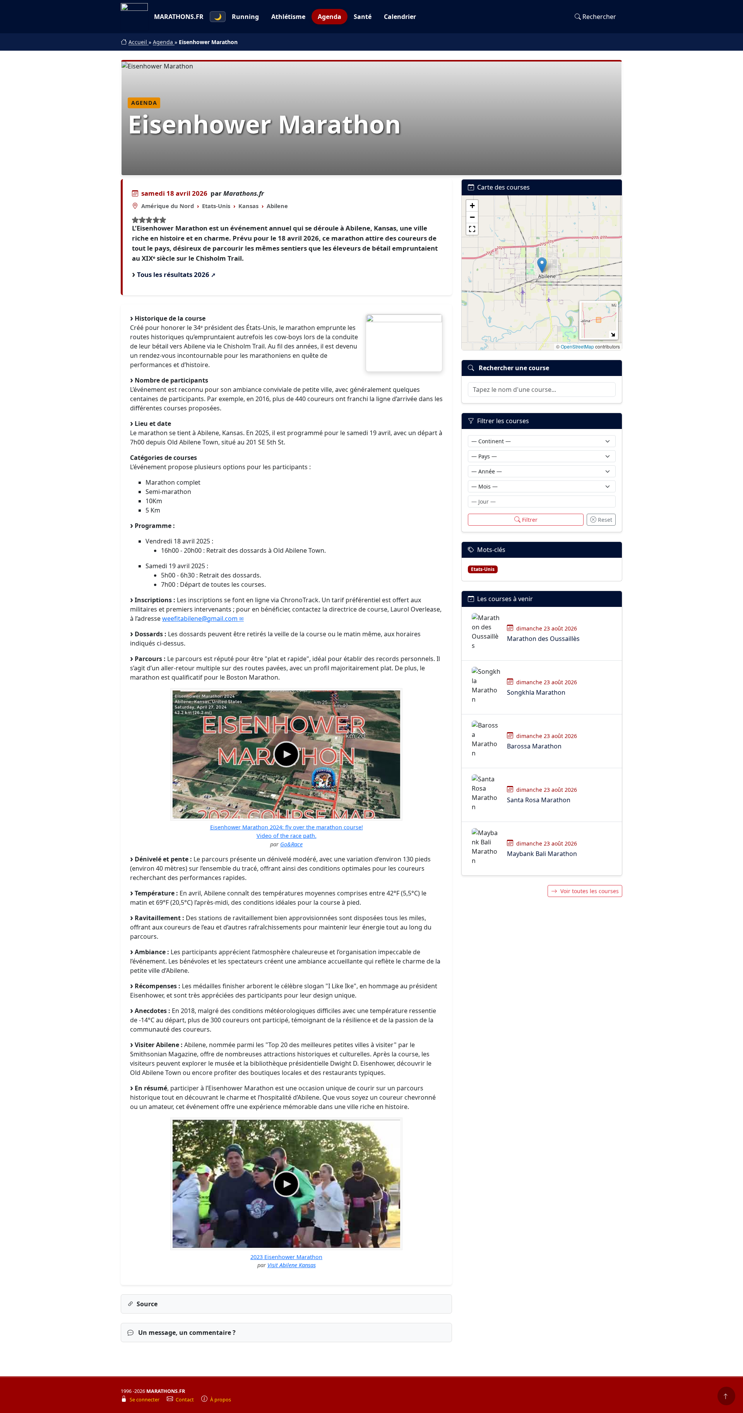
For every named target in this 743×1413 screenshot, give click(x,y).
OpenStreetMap (577, 346)
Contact (185, 1399)
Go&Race (291, 844)
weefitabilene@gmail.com (200, 618)
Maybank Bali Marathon (542, 853)
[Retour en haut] (726, 1396)
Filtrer (530, 519)
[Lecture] (286, 754)
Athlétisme (288, 16)
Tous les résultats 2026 (173, 274)
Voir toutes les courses (589, 891)
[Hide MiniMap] (612, 334)
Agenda (329, 16)
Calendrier (400, 16)
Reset (605, 519)
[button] (542, 265)
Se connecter (145, 1399)
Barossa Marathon (534, 746)
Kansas (248, 206)
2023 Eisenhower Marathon (286, 1257)
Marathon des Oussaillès (543, 638)
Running (245, 16)
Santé (363, 16)
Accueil (138, 42)
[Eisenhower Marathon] (404, 343)
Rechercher (599, 16)
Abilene (277, 206)
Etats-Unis (216, 206)
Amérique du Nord (167, 206)
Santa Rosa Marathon (538, 800)
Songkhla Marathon (536, 692)
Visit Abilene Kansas (291, 1265)
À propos (220, 1399)
